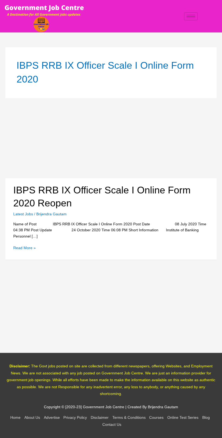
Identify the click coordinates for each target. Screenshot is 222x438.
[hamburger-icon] (191, 16)
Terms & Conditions (129, 418)
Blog (206, 418)
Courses (156, 418)
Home (15, 418)
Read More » (24, 247)
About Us (32, 418)
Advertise (52, 418)
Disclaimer (100, 418)
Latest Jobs (23, 214)
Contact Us (111, 425)
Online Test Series (182, 418)
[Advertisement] (111, 138)
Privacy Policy (75, 418)
